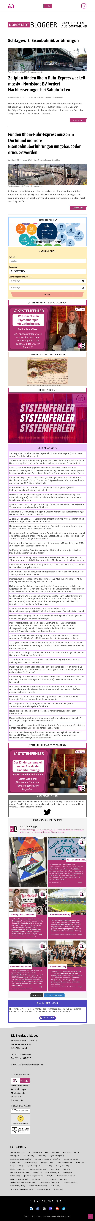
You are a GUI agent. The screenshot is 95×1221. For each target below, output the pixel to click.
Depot (42, 1156)
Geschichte (47, 1162)
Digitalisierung (57, 1156)
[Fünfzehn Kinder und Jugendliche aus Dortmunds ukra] (67, 966)
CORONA (29, 1156)
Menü (47, 6)
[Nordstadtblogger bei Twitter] (44, 1208)
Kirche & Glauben (18, 1169)
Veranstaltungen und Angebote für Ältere (28, 507)
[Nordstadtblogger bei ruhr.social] (50, 1208)
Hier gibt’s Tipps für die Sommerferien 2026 (32, 720)
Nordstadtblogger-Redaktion (52, 97)
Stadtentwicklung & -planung (22, 1182)
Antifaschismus (17, 1152)
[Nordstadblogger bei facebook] (37, 1208)
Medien (67, 1169)
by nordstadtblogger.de (47, 1216)
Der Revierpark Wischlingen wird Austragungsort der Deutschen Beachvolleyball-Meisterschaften (42, 736)
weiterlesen (78, 120)
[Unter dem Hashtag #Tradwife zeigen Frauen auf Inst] (28, 914)
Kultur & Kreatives (38, 1169)
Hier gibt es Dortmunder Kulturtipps (34, 521)
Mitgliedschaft (18, 1093)
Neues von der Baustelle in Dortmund (26, 514)
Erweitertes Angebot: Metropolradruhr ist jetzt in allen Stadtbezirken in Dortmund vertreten (46, 527)
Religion (36, 1179)
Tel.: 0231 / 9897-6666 (21, 1054)
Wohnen (58, 1189)
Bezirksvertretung (71, 1152)
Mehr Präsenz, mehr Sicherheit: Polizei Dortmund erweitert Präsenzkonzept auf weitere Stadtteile (42, 629)
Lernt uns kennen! (19, 1085)
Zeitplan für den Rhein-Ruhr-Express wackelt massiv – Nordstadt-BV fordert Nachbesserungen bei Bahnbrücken (46, 84)
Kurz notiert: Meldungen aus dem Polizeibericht (57, 463)
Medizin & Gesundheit (19, 1172)
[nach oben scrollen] (90, 1216)
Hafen (80, 1162)
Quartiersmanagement (33, 1176)
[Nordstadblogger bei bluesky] (31, 1208)
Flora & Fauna (71, 1159)
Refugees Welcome (19, 1179)
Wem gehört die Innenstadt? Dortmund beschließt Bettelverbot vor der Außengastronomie (43, 697)
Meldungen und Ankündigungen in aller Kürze (30, 490)
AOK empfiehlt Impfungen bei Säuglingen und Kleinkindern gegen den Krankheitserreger (45, 617)
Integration (16, 1166)
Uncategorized (70, 1182)
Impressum (16, 1096)
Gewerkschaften (64, 1162)
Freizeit (15, 1162)
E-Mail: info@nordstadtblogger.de (27, 1064)
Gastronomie (30, 1162)
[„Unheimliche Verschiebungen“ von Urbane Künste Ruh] (28, 862)
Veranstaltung (17, 1186)
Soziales (50, 1179)
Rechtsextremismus (66, 1176)
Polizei (15, 1176)
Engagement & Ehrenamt (21, 1159)
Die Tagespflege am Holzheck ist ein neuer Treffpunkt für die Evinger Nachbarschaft (46, 537)
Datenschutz (17, 1100)
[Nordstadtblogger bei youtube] (57, 1208)
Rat (50, 1176)
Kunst (55, 1169)
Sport (63, 1179)
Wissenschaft (43, 1189)
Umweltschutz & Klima (49, 1182)
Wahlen (55, 1186)
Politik (67, 1172)
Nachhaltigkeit (53, 1172)
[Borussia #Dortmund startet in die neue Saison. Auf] (67, 914)
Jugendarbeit (33, 1166)
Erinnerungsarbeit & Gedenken (47, 1159)
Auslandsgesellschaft (38, 1152)
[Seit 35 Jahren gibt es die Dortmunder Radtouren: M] (67, 862)
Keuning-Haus (62, 1166)
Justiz (48, 1166)
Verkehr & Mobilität (38, 1186)
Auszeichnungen (18, 1089)
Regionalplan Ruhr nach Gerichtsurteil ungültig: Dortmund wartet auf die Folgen (46, 473)
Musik (37, 1172)
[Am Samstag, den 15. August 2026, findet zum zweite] (28, 966)
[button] (47, 234)
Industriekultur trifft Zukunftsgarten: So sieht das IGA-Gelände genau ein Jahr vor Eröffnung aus (43, 602)
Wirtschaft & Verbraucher (21, 1189)
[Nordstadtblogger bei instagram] (63, 1208)
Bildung (15, 1156)
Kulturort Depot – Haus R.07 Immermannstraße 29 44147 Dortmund (24, 1044)
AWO (55, 1152)
